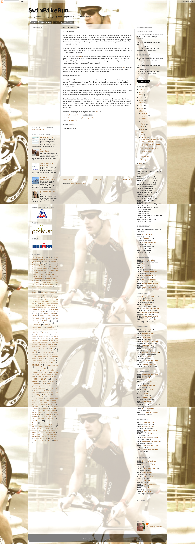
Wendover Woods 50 (38, 434)
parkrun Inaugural (52, 365)
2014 (141, 105)
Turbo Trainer (35, 424)
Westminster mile (148, 333)
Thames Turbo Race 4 (149, 430)
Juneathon (50, 327)
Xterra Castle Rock (148, 235)
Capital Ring (50, 274)
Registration (35, 383)
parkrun (63, 23)
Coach (70, 118)
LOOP (51, 340)
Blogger (109, 539)
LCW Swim (145, 393)
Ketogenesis (52, 329)
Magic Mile (44, 342)
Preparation (54, 372)
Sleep (47, 398)
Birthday (34, 267)
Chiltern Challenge (39, 278)
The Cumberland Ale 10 (150, 360)
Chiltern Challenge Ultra (150, 312)
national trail (43, 351)
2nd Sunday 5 (40, 257)
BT (57, 270)
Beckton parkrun (51, 263)
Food (56, 299)
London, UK (72, 120)
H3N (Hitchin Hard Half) (150, 341)
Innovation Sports (37, 323)
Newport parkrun (42, 354)
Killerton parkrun (36, 331)
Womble (51, 438)
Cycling (34, 292)
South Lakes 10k (147, 238)
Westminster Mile (51, 434)
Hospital (42, 315)
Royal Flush (37, 390)
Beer (47, 265)
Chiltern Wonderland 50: (150, 283)
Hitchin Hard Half (50, 313)
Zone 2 (56, 440)
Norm (150, 524)
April (142, 135)
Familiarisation (36, 298)
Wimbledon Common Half (150, 353)
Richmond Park (51, 383)
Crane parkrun (40, 288)
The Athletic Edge (48, 414)
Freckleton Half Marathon (150, 308)
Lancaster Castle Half (149, 364)
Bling (55, 23)
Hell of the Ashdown (39, 311)
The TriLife (41, 418)
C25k (49, 272)
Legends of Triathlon (52, 332)
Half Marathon (52, 307)
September (144, 121)
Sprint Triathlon (52, 404)
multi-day (34, 351)
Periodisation (43, 370)
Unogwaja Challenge (44, 426)
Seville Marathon (147, 300)
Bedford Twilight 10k (37, 265)
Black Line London (43, 266)
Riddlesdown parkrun (38, 385)
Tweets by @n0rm (38, 129)
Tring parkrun (52, 423)
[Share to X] (88, 115)
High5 (35, 313)
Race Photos (50, 376)
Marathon (42, 344)
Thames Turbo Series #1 (150, 465)
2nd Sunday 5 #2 (147, 337)
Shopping (41, 398)
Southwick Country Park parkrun (47, 400)
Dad (42, 292)
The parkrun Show (45, 416)
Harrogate (45, 309)
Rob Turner (51, 387)
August (143, 124)
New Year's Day (45, 353)
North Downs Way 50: (149, 279)
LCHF (43, 333)
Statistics (45, 406)
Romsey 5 (145, 264)
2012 (141, 111)
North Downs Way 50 (41, 356)
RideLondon (51, 385)
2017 (141, 97)
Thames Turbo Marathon (150, 449)
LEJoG (36, 334)
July (142, 126)
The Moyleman (147, 304)
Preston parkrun (46, 374)
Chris (37, 280)
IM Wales (45, 321)
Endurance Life (45, 296)
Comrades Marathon (49, 284)
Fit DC (45, 299)
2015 (141, 103)
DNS (38, 294)
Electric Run (55, 294)
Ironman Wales (147, 488)
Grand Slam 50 (42, 307)
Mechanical (53, 346)
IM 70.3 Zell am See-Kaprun (46, 317)
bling (51, 268)
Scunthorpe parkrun (39, 396)
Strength (36, 408)
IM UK (50, 319)
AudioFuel (53, 261)
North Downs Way (53, 354)
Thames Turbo (37, 412)
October (144, 118)
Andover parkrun (36, 261)
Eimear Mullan (45, 294)
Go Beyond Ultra (51, 305)
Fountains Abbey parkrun (42, 301)
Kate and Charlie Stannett (39, 329)
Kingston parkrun (46, 331)
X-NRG (35, 440)
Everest (54, 296)
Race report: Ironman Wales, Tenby (47, 150)
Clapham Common (39, 282)
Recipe (44, 381)
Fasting (44, 297)
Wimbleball (35, 436)
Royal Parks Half (46, 390)
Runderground (54, 392)
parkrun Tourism (40, 367)
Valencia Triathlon (36, 428)
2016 (141, 100)
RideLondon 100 (147, 426)
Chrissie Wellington (46, 280)
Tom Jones (51, 418)
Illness (48, 315)
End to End (36, 296)
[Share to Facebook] (90, 115)
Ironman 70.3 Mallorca (149, 382)
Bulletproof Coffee (39, 272)
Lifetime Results (45, 23)
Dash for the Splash (50, 292)
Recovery (52, 381)
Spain (33, 402)
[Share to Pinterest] (92, 115)
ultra (33, 426)
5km (49, 257)
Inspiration (48, 323)
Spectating (53, 402)
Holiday (34, 315)
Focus (50, 299)
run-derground (44, 392)
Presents (37, 374)
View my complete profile (154, 526)
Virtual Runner (42, 430)
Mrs (71, 23)
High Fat (55, 311)
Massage (45, 346)
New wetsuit (144, 154)
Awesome (35, 263)
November (144, 116)
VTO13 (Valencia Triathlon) (151, 438)
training (91, 118)
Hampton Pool (36, 309)
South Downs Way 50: (149, 275)
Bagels (43, 263)
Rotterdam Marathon (39, 389)
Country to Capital (47, 286)
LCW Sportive (146, 397)
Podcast (45, 372)
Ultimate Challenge (48, 425)
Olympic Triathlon (51, 360)
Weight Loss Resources (48, 432)
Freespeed (40, 303)
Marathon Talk (52, 344)
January (144, 160)
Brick (35, 270)
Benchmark (53, 265)
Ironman (75, 118)
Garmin (42, 305)
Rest (43, 383)
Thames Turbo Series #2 (150, 468)
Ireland (56, 322)
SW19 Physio (44, 408)
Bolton (56, 269)
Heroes (49, 311)
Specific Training (42, 402)
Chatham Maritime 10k (52, 276)
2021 (141, 89)
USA (54, 426)
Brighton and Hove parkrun (46, 270)
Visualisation (52, 430)
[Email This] (84, 115)
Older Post (128, 179)
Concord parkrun (36, 286)
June (143, 129)
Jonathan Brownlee (37, 327)
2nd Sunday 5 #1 (147, 329)
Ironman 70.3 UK (147, 389)
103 (33, 257)
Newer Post (67, 179)
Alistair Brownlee (44, 259)
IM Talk (43, 319)
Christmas (55, 280)
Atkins (45, 261)
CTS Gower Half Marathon (150, 412)
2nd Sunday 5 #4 (147, 356)
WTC (56, 438)
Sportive (34, 404)
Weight (34, 432)
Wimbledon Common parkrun (50, 436)
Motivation (42, 349)
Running (37, 395)
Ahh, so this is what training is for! (46, 164)
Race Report (39, 379)
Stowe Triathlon (54, 406)
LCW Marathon (147, 401)
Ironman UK (146, 480)
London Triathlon (148, 422)
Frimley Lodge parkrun (52, 303)
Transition (34, 423)
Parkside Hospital (36, 369)
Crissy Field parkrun (51, 288)
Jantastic (53, 325)
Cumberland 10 (51, 290)
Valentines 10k (47, 428)
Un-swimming (145, 156)
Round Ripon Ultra (53, 388)
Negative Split (52, 351)
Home (34, 23)
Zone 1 (49, 440)
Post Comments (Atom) (78, 183)
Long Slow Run (43, 340)
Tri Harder (43, 423)
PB (45, 369)
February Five (52, 298)
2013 (141, 108)
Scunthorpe (55, 394)
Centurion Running (38, 276)
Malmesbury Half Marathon (151, 441)
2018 (141, 95)
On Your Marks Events (39, 362)
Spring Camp (42, 404)
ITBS (46, 325)
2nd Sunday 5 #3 (147, 349)
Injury (53, 321)
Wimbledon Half (38, 438)
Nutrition (41, 358)
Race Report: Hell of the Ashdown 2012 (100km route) (151, 140)
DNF (33, 294)
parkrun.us (52, 367)
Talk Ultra (37, 410)
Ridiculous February (38, 387)
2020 (141, 92)
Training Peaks (51, 421)
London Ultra (44, 338)
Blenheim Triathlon (41, 269)
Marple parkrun (36, 346)
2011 (141, 163)
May (142, 132)
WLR (45, 438)
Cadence (34, 274)
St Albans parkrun (36, 406)
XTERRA (42, 440)
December (144, 113)
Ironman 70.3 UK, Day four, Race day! (47, 192)
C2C (55, 272)
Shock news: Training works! (150, 148)
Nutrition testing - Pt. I (47, 137)
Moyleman (145, 268)
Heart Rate (54, 309)
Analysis (53, 259)
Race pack (41, 376)
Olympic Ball (51, 358)
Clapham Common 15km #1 (151, 374)
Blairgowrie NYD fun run (150, 297)
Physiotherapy (36, 372)
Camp (41, 274)
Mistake (34, 349)
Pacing (53, 362)
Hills (41, 313)
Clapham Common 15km (150, 445)
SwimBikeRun (48, 10)
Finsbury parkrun (36, 299)
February (144, 137)
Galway (36, 305)
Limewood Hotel (45, 334)
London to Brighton (44, 336)
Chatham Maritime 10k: (150, 271)
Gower (33, 307)
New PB (34, 353)
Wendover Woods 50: (149, 287)
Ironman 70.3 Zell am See (150, 434)
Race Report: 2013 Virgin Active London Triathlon (48, 178)
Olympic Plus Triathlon (37, 360)
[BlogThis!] (86, 115)
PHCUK (53, 370)
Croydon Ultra (37, 290)
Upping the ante (146, 151)
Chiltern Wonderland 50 (150, 316)
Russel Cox (47, 394)
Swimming (85, 118)
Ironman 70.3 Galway (149, 484)
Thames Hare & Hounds (49, 410)
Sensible (50, 396)
